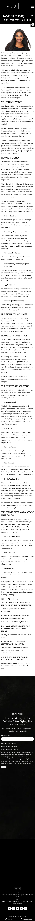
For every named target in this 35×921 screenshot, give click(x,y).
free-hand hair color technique (16, 70)
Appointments (27, 919)
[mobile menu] (32, 7)
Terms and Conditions (24, 763)
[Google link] (13, 908)
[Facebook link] (10, 908)
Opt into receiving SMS (10, 746)
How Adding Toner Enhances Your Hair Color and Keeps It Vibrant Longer (15, 628)
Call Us (9, 919)
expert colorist (15, 592)
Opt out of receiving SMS (10, 749)
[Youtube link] (17, 908)
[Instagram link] (21, 908)
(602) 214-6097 (17, 903)
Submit (4, 767)
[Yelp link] (25, 908)
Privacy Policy (12, 763)
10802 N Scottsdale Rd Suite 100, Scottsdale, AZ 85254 (17, 901)
